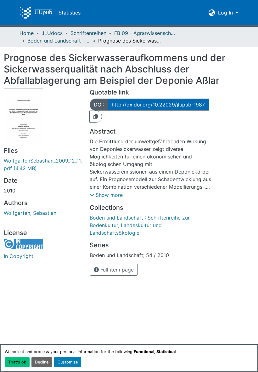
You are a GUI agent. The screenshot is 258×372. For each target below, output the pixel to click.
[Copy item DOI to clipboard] (95, 117)
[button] (36, 12)
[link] (43, 164)
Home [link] (27, 33)
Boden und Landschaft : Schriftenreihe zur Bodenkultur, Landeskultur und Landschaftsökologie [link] (58, 40)
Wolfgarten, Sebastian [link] (30, 213)
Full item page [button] (116, 269)
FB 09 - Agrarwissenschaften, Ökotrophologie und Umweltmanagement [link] (145, 33)
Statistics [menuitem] (70, 12)
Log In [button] (226, 12)
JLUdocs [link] (52, 33)
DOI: (99, 104)
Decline (41, 362)
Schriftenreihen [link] (88, 33)
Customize (68, 362)
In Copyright (18, 256)
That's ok (17, 362)
